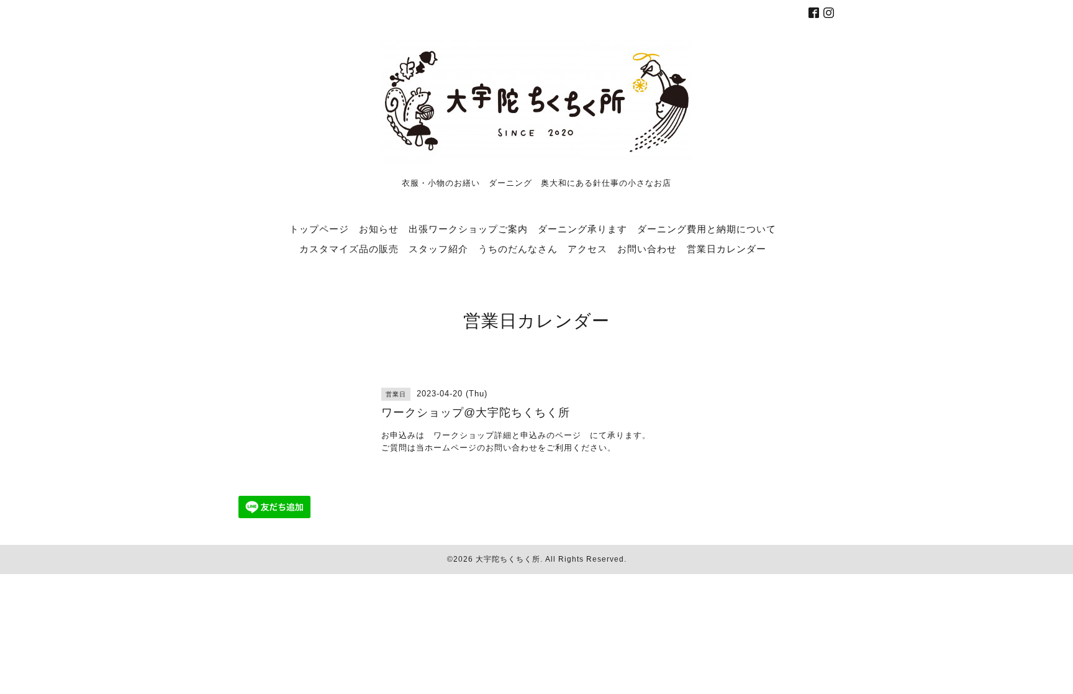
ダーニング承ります (582, 228)
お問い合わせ (647, 248)
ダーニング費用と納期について (706, 228)
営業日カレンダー (726, 248)
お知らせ (379, 228)
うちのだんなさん (518, 248)
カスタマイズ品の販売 (349, 248)
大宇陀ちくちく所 (508, 559)
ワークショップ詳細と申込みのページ (507, 435)
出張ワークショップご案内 (468, 228)
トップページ (319, 228)
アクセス (587, 248)
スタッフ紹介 (438, 248)
